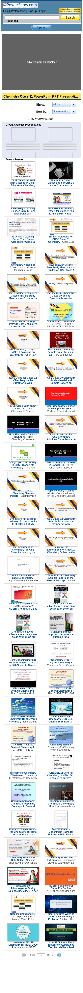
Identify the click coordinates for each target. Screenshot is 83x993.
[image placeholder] (23, 134)
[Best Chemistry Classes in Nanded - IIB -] (61, 461)
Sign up (32, 10)
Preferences (18, 10)
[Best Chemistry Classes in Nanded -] (23, 432)
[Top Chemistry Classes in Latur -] (61, 489)
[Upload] (41, 27)
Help (5, 10)
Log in (42, 10)
